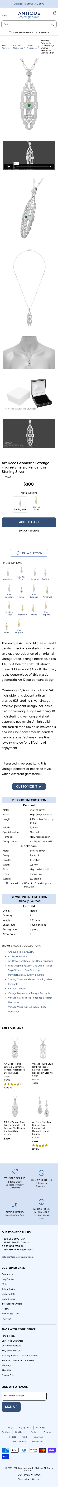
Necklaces (20, 1432)
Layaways (6, 1318)
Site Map (35, 1479)
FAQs (4, 1284)
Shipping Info (8, 1294)
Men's (24, 1437)
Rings (10, 1427)
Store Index (23, 1479)
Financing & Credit (11, 1313)
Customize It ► (29, 786)
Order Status (8, 1299)
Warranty (6, 1365)
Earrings (34, 1432)
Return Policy (8, 1289)
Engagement (25, 1427)
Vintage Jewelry (17, 988)
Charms (47, 1432)
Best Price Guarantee (12, 1340)
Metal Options (29, 492)
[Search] (52, 24)
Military (5, 1308)
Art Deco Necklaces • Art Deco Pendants (30, 961)
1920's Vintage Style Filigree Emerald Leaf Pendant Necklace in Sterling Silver (14, 1126)
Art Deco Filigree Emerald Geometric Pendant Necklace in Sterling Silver (14, 1068)
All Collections (19, 1441)
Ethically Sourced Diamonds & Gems (20, 1355)
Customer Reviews (11, 1345)
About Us (6, 1370)
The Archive (38, 1437)
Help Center (8, 1279)
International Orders (12, 1303)
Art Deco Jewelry (17, 956)
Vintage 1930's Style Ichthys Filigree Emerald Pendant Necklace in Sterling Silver (42, 1069)
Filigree (12, 1437)
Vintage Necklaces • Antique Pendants (29, 993)
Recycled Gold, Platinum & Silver (18, 1360)
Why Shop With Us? (12, 1350)
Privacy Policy (8, 1375)
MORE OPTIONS (12, 562)
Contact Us (7, 1274)
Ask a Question (30, 553)
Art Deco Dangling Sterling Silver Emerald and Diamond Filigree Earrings (41, 1128)
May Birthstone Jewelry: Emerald (26, 974)
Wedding (40, 1427)
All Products (37, 1441)
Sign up (11, 1407)
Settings (6, 1432)
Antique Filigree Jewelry (21, 951)
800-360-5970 (36, 4)
